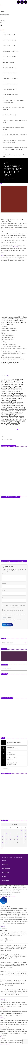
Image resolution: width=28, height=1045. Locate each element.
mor (13, 405)
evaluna (9, 396)
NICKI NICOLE (22, 410)
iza (10, 400)
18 (6, 839)
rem (20, 419)
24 (2, 842)
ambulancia (19, 382)
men (9, 405)
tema (12, 421)
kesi (14, 400)
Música (4, 468)
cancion (18, 386)
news (16, 410)
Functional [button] (2, 999)
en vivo (10, 393)
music (22, 405)
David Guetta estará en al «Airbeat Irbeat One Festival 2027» (15, 799)
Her (14, 398)
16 (25, 836)
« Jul (2, 848)
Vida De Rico (14, 424)
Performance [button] (3, 1008)
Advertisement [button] (3, 1026)
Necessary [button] (2, 926)
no (2, 412)
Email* (3, 590)
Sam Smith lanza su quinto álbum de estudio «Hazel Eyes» (12, 551)
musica (3, 407)
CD (8, 389)
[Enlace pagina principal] (3, 2)
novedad (12, 412)
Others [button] (1, 1037)
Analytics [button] (2, 1017)
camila (20, 384)
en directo (4, 393)
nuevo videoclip (5, 414)
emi (19, 391)
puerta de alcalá (10, 419)
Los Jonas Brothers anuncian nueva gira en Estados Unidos (16, 792)
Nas (23, 407)
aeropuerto (14, 379)
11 (6, 836)
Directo (15, 391)
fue (25, 396)
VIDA (8, 424)
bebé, (16, 247)
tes (16, 421)
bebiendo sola (9, 384)
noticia (6, 412)
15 (21, 836)
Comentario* (4, 573)
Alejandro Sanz (10, 382)
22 (8, 379)
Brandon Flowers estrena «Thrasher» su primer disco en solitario (13, 522)
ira (7, 400)
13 (14, 836)
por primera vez (13, 417)
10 (1, 379)
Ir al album (2, 30)
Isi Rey (7, 375)
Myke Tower (9, 407)
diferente (9, 391)
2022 (5, 379)
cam (16, 384)
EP (21, 393)
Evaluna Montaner (17, 396)
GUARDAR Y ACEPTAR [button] (5, 1044)
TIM (19, 421)
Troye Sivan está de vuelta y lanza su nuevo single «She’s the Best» (16, 812)
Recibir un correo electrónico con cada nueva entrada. (15, 614)
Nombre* (4, 583)
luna (14, 403)
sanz (24, 419)
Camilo (12, 386)
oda (12, 414)
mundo (17, 405)
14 (17, 836)
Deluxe (3, 391)
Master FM (5, 685)
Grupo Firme (8, 398)
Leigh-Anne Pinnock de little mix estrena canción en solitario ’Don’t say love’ (13, 473)
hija (18, 398)
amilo (2, 384)
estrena (3, 396)
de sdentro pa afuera (16, 389)
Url (2, 597)
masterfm (3, 405)
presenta (21, 417)
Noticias (7, 163)
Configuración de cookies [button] (5, 896)
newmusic (11, 410)
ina (21, 398)
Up (2, 424)
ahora (20, 379)
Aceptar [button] (13, 896)
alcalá (3, 382)
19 (10, 839)
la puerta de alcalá (6, 403)
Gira (2, 398)
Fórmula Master (6, 688)
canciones (3, 389)
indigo (2, 400)
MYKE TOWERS (17, 407)
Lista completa (5, 768)
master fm (19, 403)
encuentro (16, 393)
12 (10, 836)
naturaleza (4, 410)
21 (17, 839)
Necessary (4, 928)
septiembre (4, 421)
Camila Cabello (5, 386)
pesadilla (17, 414)
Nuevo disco (19, 412)
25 (6, 842)
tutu (23, 421)
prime (2, 419)
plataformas (4, 417)
